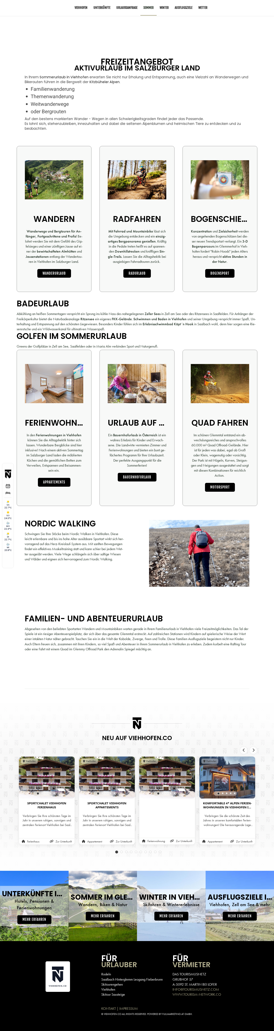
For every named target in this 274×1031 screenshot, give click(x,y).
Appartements (54, 482)
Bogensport (219, 273)
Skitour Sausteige (113, 994)
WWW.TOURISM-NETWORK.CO (197, 994)
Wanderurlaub (54, 273)
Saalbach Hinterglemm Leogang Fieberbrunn (132, 979)
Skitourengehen (112, 984)
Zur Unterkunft (64, 841)
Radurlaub (137, 273)
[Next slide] (253, 750)
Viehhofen (108, 989)
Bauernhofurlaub (137, 477)
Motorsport (220, 487)
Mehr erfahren (34, 919)
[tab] (38, 793)
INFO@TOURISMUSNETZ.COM (196, 989)
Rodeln (106, 974)
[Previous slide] (244, 750)
